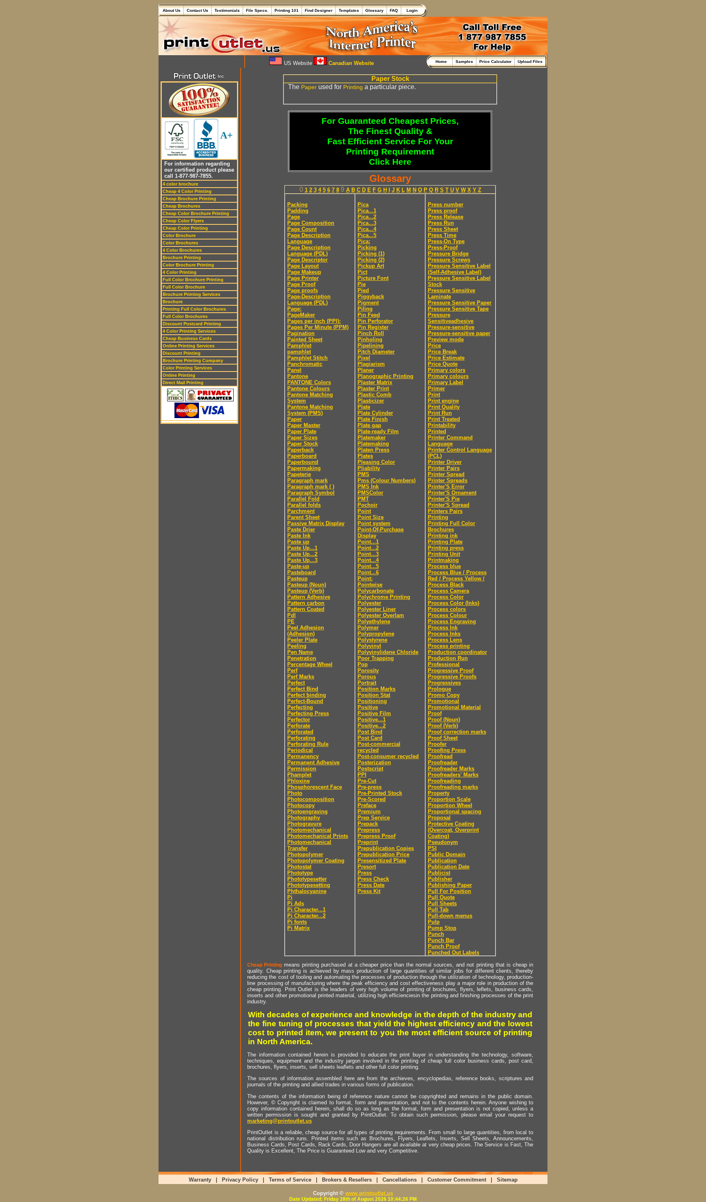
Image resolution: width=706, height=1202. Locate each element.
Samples (464, 61)
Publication (442, 860)
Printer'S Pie (444, 499)
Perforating (301, 738)
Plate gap (369, 425)
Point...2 (368, 548)
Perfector (298, 719)
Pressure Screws (449, 260)
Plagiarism (371, 364)
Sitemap (507, 1180)
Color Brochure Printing (188, 264)
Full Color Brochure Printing (193, 279)
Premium (369, 811)
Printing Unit (444, 554)
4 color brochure (180, 183)
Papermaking (304, 468)
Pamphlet (299, 345)
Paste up (298, 542)
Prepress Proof (376, 836)
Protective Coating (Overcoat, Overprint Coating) (453, 830)
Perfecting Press (308, 713)
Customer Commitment (456, 1180)
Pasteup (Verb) (305, 591)
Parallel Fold (303, 499)
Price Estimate (446, 358)
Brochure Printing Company (193, 360)
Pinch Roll (370, 333)
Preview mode (446, 339)
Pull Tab (438, 910)
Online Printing (179, 375)
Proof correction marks (457, 732)
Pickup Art (370, 266)
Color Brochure (179, 235)
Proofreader (443, 762)
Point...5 (368, 566)
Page (293, 217)
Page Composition (310, 223)
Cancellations (399, 1180)
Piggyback (370, 296)
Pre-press (369, 787)
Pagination (301, 333)
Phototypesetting (308, 885)
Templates (349, 10)
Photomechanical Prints (317, 836)
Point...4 (368, 560)
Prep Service (373, 818)
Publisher (440, 879)
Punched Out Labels (453, 952)
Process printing (449, 646)
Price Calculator (495, 61)
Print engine (443, 401)
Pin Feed (368, 315)
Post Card (369, 738)
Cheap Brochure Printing (189, 198)
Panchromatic (304, 364)
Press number (445, 204)
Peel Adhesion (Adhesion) (305, 631)
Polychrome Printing (383, 597)
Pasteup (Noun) (306, 585)
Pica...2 (366, 217)
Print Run (440, 413)
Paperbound (302, 462)
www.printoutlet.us (369, 1193)
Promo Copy (444, 695)
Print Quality (444, 407)
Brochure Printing (182, 257)
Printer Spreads (447, 480)
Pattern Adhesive (308, 597)
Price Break (442, 352)
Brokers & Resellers (347, 1180)
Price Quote (443, 364)
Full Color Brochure (184, 286)
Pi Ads (295, 903)
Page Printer (303, 278)
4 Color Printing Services (189, 331)
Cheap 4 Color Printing (187, 191)
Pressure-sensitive (451, 327)
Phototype (300, 873)
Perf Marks (300, 677)
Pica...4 (366, 229)
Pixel (363, 358)
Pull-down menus (450, 916)
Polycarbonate (375, 591)
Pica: (363, 241)
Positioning (372, 701)
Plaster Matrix (374, 382)
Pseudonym (443, 842)
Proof (435, 713)
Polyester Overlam (380, 615)
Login (411, 10)
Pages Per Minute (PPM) (318, 327)
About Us (172, 10)
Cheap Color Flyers (183, 220)
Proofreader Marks (451, 769)
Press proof (442, 211)
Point (364, 511)
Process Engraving (452, 621)
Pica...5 (366, 235)
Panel (294, 370)
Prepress (368, 830)
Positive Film (374, 713)
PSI (432, 848)
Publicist (439, 873)
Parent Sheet (303, 517)
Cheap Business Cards (187, 338)
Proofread (440, 756)
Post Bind (369, 732)
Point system (374, 523)
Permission (301, 769)
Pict (362, 272)
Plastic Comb (374, 395)
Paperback (300, 450)
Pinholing (369, 339)
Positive (367, 707)
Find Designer (319, 10)
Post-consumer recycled (388, 756)
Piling (365, 309)
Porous (366, 677)
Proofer (437, 744)
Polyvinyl (369, 646)
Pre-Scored (371, 799)
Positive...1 (371, 719)
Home (442, 61)
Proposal (439, 818)
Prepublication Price (383, 854)
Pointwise (369, 585)
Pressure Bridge (448, 254)
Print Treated (444, 419)
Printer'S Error (446, 486)
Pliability (368, 468)
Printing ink (443, 536)
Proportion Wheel (450, 805)
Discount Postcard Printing (192, 323)
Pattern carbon (305, 603)
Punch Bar (441, 940)
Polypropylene (375, 634)
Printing (353, 87)
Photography (303, 818)
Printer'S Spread (448, 505)
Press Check (373, 879)
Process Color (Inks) (453, 603)
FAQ (394, 10)
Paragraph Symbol (311, 493)
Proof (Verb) (443, 726)
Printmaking (443, 560)
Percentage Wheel (310, 664)
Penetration (301, 658)
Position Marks (376, 689)
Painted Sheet (304, 339)
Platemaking (373, 444)
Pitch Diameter (376, 352)
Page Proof (301, 284)
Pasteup (297, 578)
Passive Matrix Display (315, 523)
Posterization (374, 762)
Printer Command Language (450, 440)
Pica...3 (366, 223)
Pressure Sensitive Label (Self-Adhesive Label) (459, 269)
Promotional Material (454, 707)
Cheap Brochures (181, 206)
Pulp (434, 922)
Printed (437, 431)
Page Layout (303, 266)
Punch (436, 934)
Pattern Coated (305, 609)
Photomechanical (309, 830)
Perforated (300, 732)
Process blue (444, 566)
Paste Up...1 (302, 548)
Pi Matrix (298, 928)
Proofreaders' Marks (453, 775)
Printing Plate (445, 542)
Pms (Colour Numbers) (386, 480)
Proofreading (444, 781)
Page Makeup (304, 272)
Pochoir (367, 505)
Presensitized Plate (381, 860)
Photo (294, 793)
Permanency (303, 756)
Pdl (291, 615)
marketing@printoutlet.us (279, 1121)
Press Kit (368, 891)
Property (438, 793)
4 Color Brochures (182, 250)
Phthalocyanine (306, 891)
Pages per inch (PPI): (314, 321)
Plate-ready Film (378, 431)
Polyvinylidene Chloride (387, 652)
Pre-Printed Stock (379, 793)
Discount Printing (182, 353)
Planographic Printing (385, 376)
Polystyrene (372, 640)
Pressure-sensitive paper (459, 333)
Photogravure (304, 824)
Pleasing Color (376, 462)
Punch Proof (444, 946)
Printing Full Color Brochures (194, 309)
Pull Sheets (442, 903)
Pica (363, 204)
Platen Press (373, 450)
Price (434, 345)
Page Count (302, 229)
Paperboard (302, 456)
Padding (297, 211)
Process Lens (445, 640)
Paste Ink (299, 536)
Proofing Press (447, 750)
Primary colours (448, 376)
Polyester (369, 603)
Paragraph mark (307, 480)
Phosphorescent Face (314, 787)
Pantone (297, 376)
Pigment (368, 303)
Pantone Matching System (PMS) (310, 410)
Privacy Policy (240, 1180)
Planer (365, 370)
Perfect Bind (302, 689)
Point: (365, 578)
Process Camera (448, 591)
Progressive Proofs (452, 677)
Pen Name (300, 652)
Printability (442, 425)
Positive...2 (371, 726)
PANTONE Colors (309, 382)
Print (434, 395)
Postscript (370, 769)
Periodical (300, 750)
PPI (361, 775)
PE (291, 621)
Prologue (439, 689)
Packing (297, 204)
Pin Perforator (375, 321)
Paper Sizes (302, 437)
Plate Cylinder (375, 413)
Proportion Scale (449, 799)
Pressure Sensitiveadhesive (451, 318)
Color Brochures (180, 242)
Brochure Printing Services (191, 294)
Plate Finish (372, 419)
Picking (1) (370, 254)
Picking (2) (370, 260)
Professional (444, 664)
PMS (363, 474)
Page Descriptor (307, 260)
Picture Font (373, 278)
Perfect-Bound (305, 701)
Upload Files (530, 61)
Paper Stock (302, 444)
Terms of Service (290, 1180)
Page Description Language (309, 238)
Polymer (368, 628)
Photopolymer (305, 854)
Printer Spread (446, 474)
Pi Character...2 (306, 916)
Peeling (296, 646)
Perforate (298, 726)
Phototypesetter (307, 879)
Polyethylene (373, 621)
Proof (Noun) (444, 719)
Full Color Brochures (185, 316)
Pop (362, 664)
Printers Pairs (445, 511)
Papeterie (299, 474)
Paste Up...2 (302, 554)
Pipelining (370, 345)
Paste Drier (301, 529)
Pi (290, 897)
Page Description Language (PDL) (309, 250)
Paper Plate (301, 431)
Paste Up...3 (302, 560)
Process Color (446, 597)
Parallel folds (304, 505)
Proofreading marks (453, 787)
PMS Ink (368, 486)
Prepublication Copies (385, 848)
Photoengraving (307, 811)
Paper (309, 87)
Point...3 (368, 554)
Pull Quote (441, 897)
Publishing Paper (450, 885)
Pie (361, 284)
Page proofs (302, 290)
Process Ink (443, 628)
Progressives (444, 683)
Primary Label (445, 382)
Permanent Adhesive (313, 762)
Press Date (370, 885)
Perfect (296, 683)
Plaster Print (373, 388)
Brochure (173, 301)
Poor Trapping (375, 658)
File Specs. (257, 10)
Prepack (367, 824)
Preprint (367, 842)
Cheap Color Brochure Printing (196, 213)
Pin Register (373, 327)
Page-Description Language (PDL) (309, 299)
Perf (292, 670)
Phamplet (299, 775)
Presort (366, 867)
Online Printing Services (188, 345)
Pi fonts (297, 922)
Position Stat (373, 695)
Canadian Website (350, 63)
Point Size (370, 517)
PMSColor (370, 493)
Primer (436, 388)
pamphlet (299, 352)
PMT (363, 499)
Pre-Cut (366, 781)
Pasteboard (301, 572)
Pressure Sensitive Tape (458, 309)
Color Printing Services (187, 367)
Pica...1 (366, 211)
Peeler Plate (302, 640)
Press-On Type (446, 241)
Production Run (448, 658)
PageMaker (301, 315)
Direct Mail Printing (183, 382)
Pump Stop (442, 928)
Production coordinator (457, 652)
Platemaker (371, 437)
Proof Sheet (443, 738)
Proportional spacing (454, 811)
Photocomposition (310, 799)
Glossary (374, 10)
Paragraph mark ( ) (310, 486)
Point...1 (368, 542)
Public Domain (446, 854)
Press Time (442, 235)
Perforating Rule (307, 744)
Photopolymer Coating (315, 860)
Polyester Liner (376, 609)
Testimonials (227, 10)
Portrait (366, 683)
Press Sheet (443, 229)
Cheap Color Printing (185, 228)
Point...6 (368, 572)
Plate (363, 407)
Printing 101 (287, 10)
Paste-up (298, 566)
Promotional (443, 701)
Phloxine (298, 781)
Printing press (446, 548)
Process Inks (444, 634)
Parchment (301, 511)
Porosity (368, 670)
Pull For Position (449, 891)
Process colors (447, 609)
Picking (367, 247)
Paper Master (303, 425)
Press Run (441, 223)
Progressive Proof (451, 670)
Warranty (200, 1180)
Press (364, 873)
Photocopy (301, 805)
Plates (365, 456)
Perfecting (300, 707)
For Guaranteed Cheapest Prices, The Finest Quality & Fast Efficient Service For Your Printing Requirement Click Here (390, 141)
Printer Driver (445, 462)
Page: (294, 309)
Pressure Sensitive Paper (460, 303)
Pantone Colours (308, 388)
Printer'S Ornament (452, 493)
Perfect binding (306, 695)
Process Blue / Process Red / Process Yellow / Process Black (457, 578)
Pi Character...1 (306, 910)
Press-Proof (443, 247)
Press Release (445, 217)
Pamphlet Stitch (307, 358)
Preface (366, 805)
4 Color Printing (180, 272)
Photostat (299, 867)
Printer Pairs (444, 468)
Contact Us (197, 10)
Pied (363, 290)
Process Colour (447, 615)
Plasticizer (370, 401)
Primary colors (446, 370)
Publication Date (448, 867)
